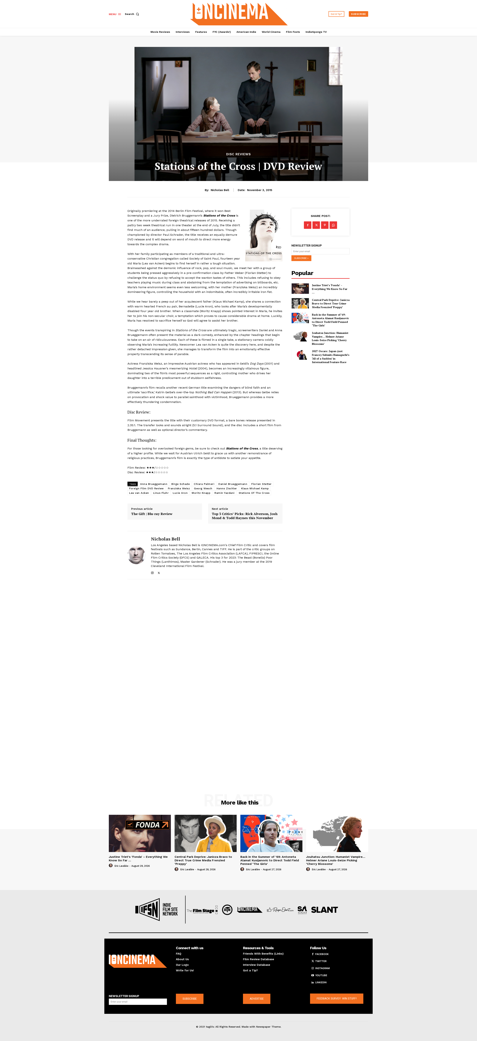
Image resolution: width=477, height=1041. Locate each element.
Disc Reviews (238, 154)
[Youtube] (312, 975)
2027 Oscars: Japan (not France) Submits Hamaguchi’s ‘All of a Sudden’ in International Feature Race (330, 356)
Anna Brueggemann (153, 483)
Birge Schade (180, 483)
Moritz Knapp (201, 492)
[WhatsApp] (333, 225)
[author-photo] (111, 866)
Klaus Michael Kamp (255, 488)
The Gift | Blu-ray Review (151, 514)
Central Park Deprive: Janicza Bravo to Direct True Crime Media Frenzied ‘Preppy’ (331, 303)
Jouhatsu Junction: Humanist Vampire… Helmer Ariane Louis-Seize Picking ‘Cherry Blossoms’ (330, 338)
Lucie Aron (180, 492)
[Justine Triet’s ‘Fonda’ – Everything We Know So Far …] (300, 288)
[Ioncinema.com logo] (138, 961)
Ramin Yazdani (224, 492)
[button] (132, 14)
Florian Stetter (261, 483)
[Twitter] (158, 572)
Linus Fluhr (161, 492)
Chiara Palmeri (204, 483)
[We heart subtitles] (239, 13)
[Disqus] (204, 633)
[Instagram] (152, 572)
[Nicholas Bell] (136, 555)
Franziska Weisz (179, 488)
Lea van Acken (139, 492)
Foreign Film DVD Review (146, 488)
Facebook (322, 954)
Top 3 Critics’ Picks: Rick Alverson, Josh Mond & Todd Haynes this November (244, 516)
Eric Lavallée (121, 865)
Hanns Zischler (227, 488)
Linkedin (321, 982)
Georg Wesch (203, 488)
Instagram (322, 968)
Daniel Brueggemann (232, 483)
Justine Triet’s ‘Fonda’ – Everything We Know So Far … (329, 288)
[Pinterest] (324, 225)
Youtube (321, 975)
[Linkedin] (312, 982)
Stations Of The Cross (254, 492)
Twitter (320, 961)
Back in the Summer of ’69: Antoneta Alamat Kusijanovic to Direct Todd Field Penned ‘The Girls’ (330, 320)
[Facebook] (307, 225)
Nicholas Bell (220, 190)
